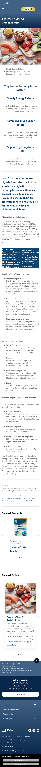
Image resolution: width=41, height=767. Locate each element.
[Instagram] (33, 731)
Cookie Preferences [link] (7, 746)
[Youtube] (38, 731)
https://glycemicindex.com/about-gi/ (19, 491)
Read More (11, 644)
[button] (38, 9)
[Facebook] (29, 731)
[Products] (35, 705)
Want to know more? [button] (21, 760)
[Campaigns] (35, 718)
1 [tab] (19, 557)
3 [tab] (22, 654)
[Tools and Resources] (35, 709)
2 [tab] (21, 557)
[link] (10, 664)
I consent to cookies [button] (21, 764)
